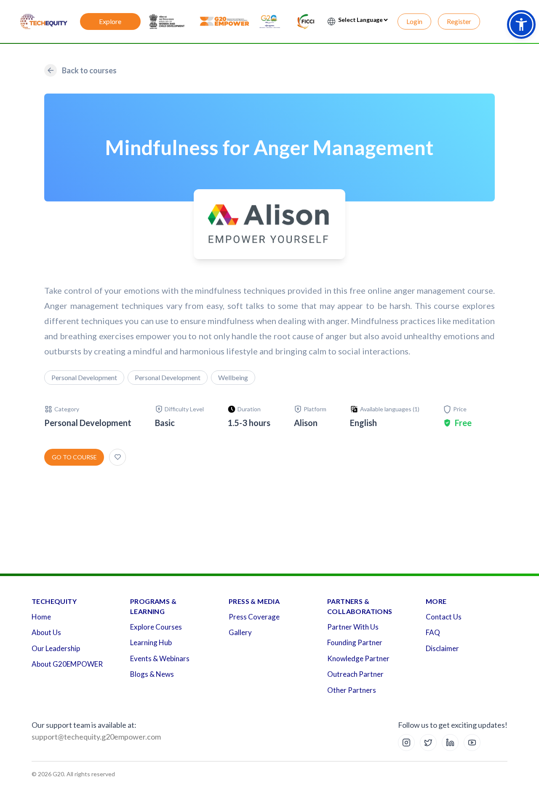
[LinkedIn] (450, 742)
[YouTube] (472, 742)
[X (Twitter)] (428, 742)
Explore (110, 21)
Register (459, 21)
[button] (521, 24)
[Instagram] (406, 742)
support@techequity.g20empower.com (96, 736)
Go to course (74, 457)
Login (414, 21)
